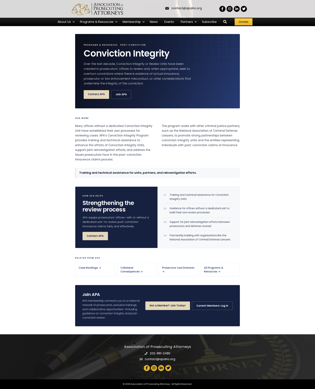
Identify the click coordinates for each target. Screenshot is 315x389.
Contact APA (96, 94)
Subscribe (209, 22)
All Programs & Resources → (213, 269)
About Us (64, 22)
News (154, 22)
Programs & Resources (97, 22)
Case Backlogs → (90, 267)
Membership (132, 22)
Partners (187, 22)
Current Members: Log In (212, 305)
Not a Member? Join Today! (168, 305)
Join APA (121, 94)
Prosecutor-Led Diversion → (178, 269)
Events (169, 22)
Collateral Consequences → (131, 269)
